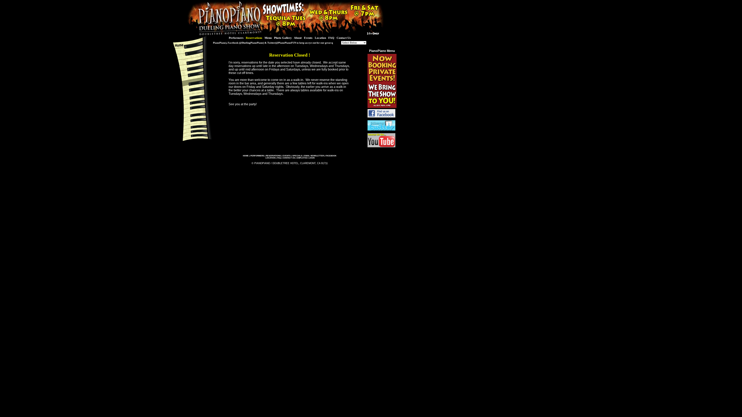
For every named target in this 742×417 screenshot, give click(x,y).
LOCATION (270, 158)
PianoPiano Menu (382, 51)
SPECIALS (297, 156)
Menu (268, 37)
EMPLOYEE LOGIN (306, 158)
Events (308, 37)
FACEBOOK (331, 156)
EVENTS (287, 156)
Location (320, 37)
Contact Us (344, 37)
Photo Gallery (283, 37)
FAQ (331, 37)
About (298, 37)
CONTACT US (289, 158)
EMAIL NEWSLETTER (314, 156)
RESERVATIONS (273, 156)
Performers (236, 37)
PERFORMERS (257, 156)
